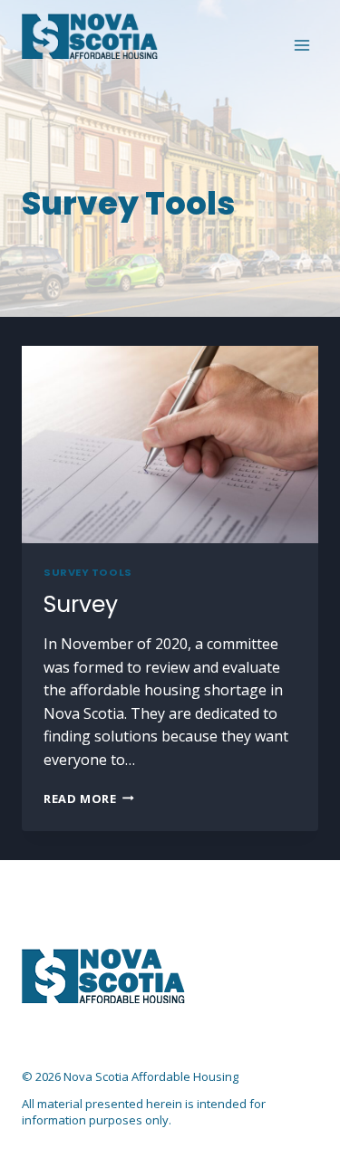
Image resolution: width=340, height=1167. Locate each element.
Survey (81, 604)
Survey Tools (88, 572)
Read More (89, 798)
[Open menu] (301, 45)
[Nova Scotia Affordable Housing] (90, 36)
